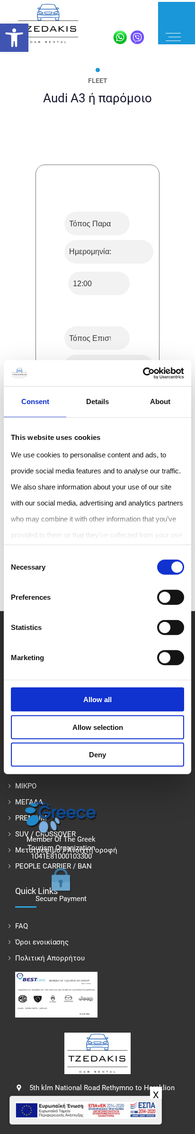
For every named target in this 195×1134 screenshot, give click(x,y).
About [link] (160, 401)
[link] (14, 38)
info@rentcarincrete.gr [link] (64, 1082)
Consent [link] (35, 401)
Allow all (97, 699)
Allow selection (97, 727)
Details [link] (97, 401)
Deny (97, 755)
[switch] (170, 597)
